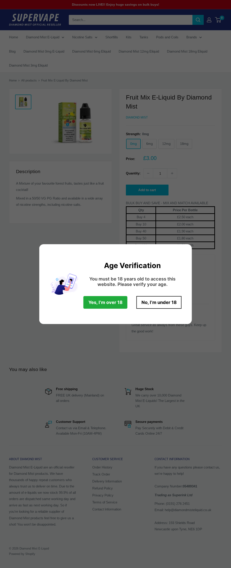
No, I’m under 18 (159, 302)
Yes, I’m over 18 (105, 302)
